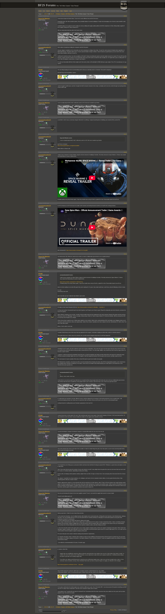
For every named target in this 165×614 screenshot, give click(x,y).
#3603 (125, 67)
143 (45, 13)
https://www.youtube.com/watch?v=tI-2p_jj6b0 (77, 250)
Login (70, 11)
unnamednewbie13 (44, 47)
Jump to (40, 609)
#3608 (125, 152)
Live (44, 11)
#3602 (125, 44)
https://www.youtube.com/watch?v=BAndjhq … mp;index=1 (91, 307)
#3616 (125, 396)
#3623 (125, 546)
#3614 (125, 346)
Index (58, 13)
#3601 (125, 16)
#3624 (125, 568)
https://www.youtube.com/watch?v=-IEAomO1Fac (71, 281)
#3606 (125, 117)
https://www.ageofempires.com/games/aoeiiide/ (68, 145)
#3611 (125, 271)
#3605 (125, 100)
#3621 (125, 490)
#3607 (125, 134)
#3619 (125, 446)
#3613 (125, 330)
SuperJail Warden (44, 18)
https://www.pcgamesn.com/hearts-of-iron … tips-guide (70, 564)
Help (61, 11)
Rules (57, 11)
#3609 (125, 203)
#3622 (125, 510)
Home (40, 11)
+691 (39, 29)
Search (48, 11)
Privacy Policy (113, 609)
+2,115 (40, 52)
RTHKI (40, 70)
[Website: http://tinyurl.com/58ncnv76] (46, 50)
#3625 (125, 584)
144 (47, 13)
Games (63, 13)
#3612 (125, 304)
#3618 (125, 429)
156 (56, 13)
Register (66, 11)
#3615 (125, 368)
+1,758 (40, 80)
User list (53, 11)
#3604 (125, 83)
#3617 (125, 412)
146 (51, 13)
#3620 (125, 462)
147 (53, 13)
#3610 (125, 254)
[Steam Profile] (41, 78)
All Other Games (70, 13)
